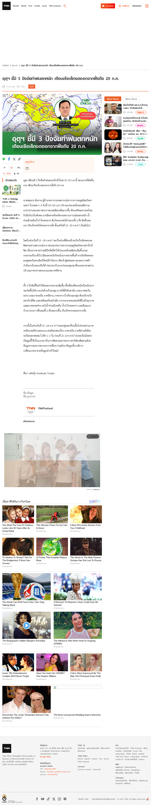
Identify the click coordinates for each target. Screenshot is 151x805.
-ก (4, 167)
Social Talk (137, 751)
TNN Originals (83, 761)
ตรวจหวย (119, 783)
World (80, 758)
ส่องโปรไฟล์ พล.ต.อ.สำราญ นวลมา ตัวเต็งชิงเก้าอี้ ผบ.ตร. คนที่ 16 (135, 106)
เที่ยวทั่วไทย (133, 780)
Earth (15, 65)
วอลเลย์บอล (135, 770)
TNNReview (143, 780)
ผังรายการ (81, 751)
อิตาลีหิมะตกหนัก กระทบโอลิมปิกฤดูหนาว (10, 242)
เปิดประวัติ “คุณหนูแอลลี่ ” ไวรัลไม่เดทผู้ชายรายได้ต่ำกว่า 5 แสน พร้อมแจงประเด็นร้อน (136, 145)
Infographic (135, 756)
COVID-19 (119, 759)
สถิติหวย (127, 783)
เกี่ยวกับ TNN (83, 799)
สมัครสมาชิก (136, 5)
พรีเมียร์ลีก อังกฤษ (122, 770)
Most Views (113, 99)
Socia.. (140, 151)
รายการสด (81, 748)
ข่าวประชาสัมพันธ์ (131, 759)
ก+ (19, 167)
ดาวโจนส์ (144, 756)
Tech (140, 164)
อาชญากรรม (120, 753)
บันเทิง (128, 753)
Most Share (131, 99)
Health (94, 758)
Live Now (110, 5)
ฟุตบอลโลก (129, 772)
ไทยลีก (137, 772)
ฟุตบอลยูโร (119, 772)
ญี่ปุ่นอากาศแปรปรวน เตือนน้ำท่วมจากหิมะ (10, 229)
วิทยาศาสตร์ (127, 751)
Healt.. (140, 125)
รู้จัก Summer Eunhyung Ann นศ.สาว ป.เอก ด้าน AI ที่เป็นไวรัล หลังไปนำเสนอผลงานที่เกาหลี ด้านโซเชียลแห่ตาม (135, 158)
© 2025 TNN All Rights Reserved (131, 799)
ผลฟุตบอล (119, 767)
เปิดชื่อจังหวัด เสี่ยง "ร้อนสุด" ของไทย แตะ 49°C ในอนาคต (135, 132)
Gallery (142, 759)
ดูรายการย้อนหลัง (93, 748)
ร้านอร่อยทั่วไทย (121, 780)
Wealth (87, 758)
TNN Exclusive (136, 748)
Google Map (45, 756)
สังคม (145, 748)
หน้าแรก (5, 65)
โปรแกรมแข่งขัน (130, 767)
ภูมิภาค (134, 753)
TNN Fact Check (122, 756)
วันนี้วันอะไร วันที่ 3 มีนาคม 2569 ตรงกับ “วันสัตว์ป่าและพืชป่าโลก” (11, 216)
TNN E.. (141, 112)
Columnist (97, 769)
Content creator (84, 769)
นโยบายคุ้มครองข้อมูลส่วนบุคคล (103, 799)
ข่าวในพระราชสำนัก (122, 748)
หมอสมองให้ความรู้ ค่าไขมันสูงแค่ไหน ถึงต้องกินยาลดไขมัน (135, 119)
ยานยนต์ (141, 753)
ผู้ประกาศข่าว (105, 748)
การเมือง (118, 751)
